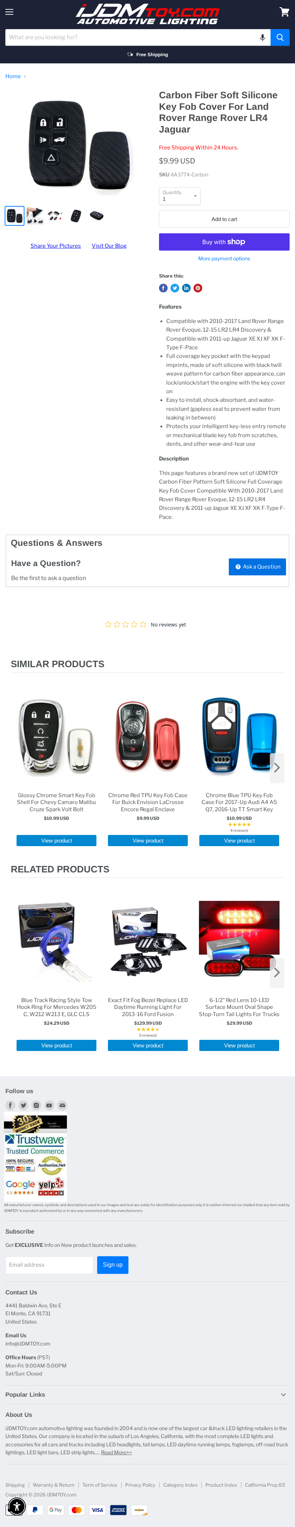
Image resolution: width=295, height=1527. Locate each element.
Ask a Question (261, 566)
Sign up (113, 1265)
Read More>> (116, 1452)
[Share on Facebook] (163, 288)
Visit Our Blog (109, 246)
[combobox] (138, 37)
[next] (277, 768)
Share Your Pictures (56, 246)
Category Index (180, 1485)
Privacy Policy (140, 1485)
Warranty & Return (53, 1485)
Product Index (221, 1485)
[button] (263, 37)
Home (13, 76)
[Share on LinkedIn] (186, 288)
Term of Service (99, 1485)
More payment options (224, 258)
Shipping (15, 1485)
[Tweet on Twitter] (175, 288)
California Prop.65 (265, 1485)
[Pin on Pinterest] (198, 288)
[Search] (280, 37)
